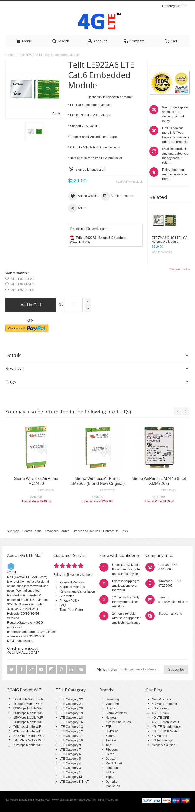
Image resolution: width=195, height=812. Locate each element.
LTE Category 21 (71, 704)
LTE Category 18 (71, 717)
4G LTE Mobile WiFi (165, 722)
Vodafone (112, 704)
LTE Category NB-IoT (74, 781)
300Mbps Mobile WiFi (28, 713)
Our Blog (154, 690)
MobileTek (113, 786)
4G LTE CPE (160, 717)
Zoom (56, 113)
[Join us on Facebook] (22, 669)
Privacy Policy (69, 600)
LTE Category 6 (70, 754)
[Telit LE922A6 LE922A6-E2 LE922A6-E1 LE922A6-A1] (34, 131)
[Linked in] (71, 669)
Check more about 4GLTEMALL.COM (22, 650)
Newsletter (107, 669)
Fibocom (112, 749)
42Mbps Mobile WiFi (27, 731)
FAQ (63, 605)
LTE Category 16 (71, 722)
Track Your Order (71, 610)
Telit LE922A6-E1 (22, 284)
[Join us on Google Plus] (32, 669)
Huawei (111, 708)
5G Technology (162, 740)
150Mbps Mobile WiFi (28, 717)
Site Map (13, 531)
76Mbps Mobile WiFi (27, 727)
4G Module (159, 736)
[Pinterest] (62, 669)
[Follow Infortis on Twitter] (12, 669)
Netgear (111, 717)
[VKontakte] (81, 669)
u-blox (110, 772)
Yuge (109, 777)
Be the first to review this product (110, 97)
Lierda (110, 754)
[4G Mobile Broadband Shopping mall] (97, 22)
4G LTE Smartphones (166, 727)
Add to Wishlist (162, 252)
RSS (125, 531)
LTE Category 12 (71, 731)
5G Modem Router (164, 704)
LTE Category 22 (71, 699)
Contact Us (110, 531)
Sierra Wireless (116, 713)
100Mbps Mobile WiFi (28, 722)
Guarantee (67, 596)
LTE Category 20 (71, 708)
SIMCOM (112, 731)
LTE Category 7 (70, 749)
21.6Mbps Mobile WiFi (28, 736)
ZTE (108, 727)
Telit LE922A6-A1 (22, 279)
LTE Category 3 (70, 768)
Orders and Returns (86, 531)
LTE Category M (71, 777)
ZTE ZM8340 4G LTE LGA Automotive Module (169, 239)
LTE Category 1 (70, 772)
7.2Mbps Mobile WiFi (27, 745)
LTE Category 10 (71, 740)
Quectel (111, 758)
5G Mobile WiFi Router (29, 699)
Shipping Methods (72, 587)
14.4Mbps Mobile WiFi (28, 740)
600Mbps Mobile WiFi (28, 708)
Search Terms (31, 531)
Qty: (61, 305)
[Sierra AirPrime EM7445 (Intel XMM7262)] (159, 447)
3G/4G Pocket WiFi (24, 690)
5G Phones (159, 708)
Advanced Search (57, 531)
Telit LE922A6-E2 (22, 290)
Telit (108, 745)
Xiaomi (110, 736)
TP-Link (111, 740)
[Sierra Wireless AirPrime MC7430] (36, 447)
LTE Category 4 (70, 763)
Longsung (113, 768)
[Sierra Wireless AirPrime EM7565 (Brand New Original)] (97, 447)
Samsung (112, 699)
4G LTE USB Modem (166, 731)
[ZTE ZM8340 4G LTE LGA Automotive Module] (164, 220)
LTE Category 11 (71, 736)
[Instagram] (52, 669)
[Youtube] (42, 669)
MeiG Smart (114, 763)
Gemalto (111, 781)
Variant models (16, 273)
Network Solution (163, 745)
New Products (161, 699)
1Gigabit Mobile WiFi (27, 704)
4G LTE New (160, 713)
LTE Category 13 (71, 727)
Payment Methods (72, 582)
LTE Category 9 (70, 745)
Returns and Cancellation (77, 591)
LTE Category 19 (71, 713)
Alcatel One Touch (118, 722)
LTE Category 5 (70, 758)
